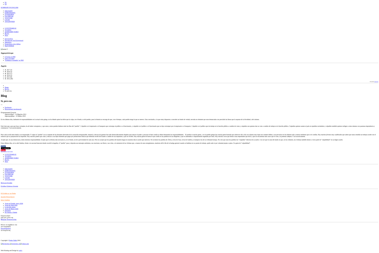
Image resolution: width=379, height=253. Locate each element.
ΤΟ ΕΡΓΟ (8, 30)
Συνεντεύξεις (9, 39)
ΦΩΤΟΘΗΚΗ (9, 46)
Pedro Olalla (13, 240)
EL (6, 2)
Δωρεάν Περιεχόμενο (8, 197)
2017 (7, 70)
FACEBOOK (9, 16)
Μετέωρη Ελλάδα (6, 183)
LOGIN (7, 20)
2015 (7, 73)
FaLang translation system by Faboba (7, 151)
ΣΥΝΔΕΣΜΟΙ (9, 14)
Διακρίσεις (8, 42)
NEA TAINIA (5, 200)
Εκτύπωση (8, 107)
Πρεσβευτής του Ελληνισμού (14, 40)
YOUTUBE (9, 18)
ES (6, 4)
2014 (7, 75)
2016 (7, 71)
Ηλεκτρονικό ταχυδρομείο (13, 109)
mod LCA (376, 81)
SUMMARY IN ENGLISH (9, 7)
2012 (7, 79)
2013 (7, 77)
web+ (20, 250)
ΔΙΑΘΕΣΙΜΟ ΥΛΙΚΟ (12, 32)
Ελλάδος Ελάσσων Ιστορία (9, 186)
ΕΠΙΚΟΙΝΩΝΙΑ (10, 13)
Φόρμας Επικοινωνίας (8, 219)
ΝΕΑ (6, 35)
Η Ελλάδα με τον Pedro (8, 193)
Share (3, 146)
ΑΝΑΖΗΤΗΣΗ (10, 21)
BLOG (7, 33)
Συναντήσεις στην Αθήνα (12, 44)
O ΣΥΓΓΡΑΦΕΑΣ (10, 28)
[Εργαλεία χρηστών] (1, 104)
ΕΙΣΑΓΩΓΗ (8, 11)
